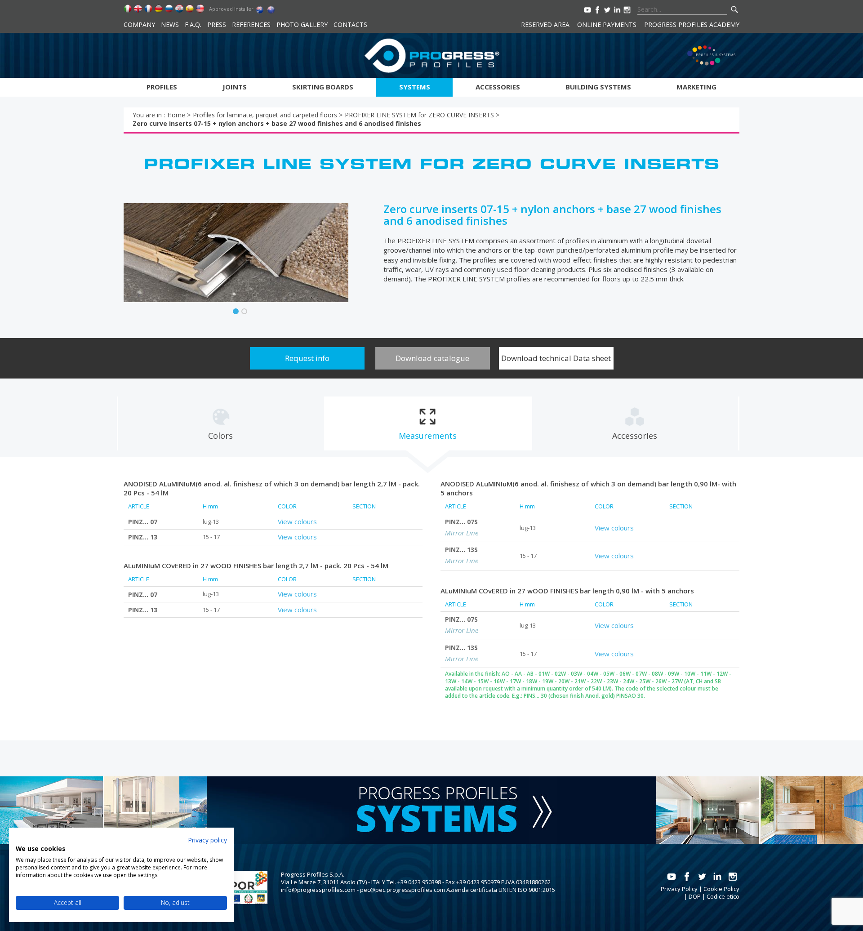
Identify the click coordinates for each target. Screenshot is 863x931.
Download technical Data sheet (556, 358)
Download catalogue (432, 358)
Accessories (498, 86)
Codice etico (723, 896)
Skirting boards (322, 86)
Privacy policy (207, 840)
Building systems (598, 86)
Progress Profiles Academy (691, 24)
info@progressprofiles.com (318, 890)
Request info (307, 358)
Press (216, 24)
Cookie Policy (721, 889)
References (251, 24)
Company (139, 24)
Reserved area (545, 24)
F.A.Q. (193, 24)
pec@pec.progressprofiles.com (402, 890)
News (170, 24)
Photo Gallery (302, 24)
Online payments (606, 24)
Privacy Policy (679, 889)
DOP (695, 896)
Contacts (350, 24)
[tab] (220, 423)
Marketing (696, 86)
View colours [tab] (297, 521)
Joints (234, 86)
